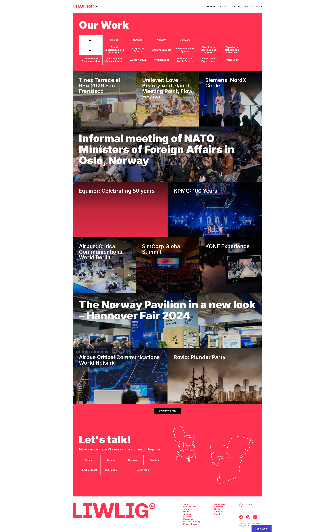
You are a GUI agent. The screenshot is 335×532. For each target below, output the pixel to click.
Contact (256, 6)
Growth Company (191, 521)
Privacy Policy (190, 524)
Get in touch (261, 528)
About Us (236, 6)
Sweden (218, 514)
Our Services (189, 506)
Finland (217, 509)
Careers (187, 516)
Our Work (210, 6)
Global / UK (219, 504)
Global (97, 6)
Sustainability (189, 519)
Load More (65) (167, 410)
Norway (218, 511)
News (246, 6)
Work (185, 504)
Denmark (218, 506)
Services (222, 6)
